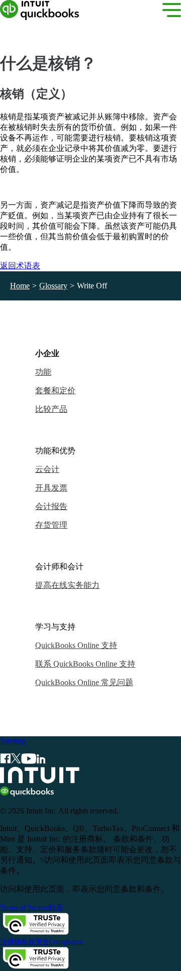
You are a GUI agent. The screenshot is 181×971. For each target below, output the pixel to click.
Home (20, 285)
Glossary (53, 285)
